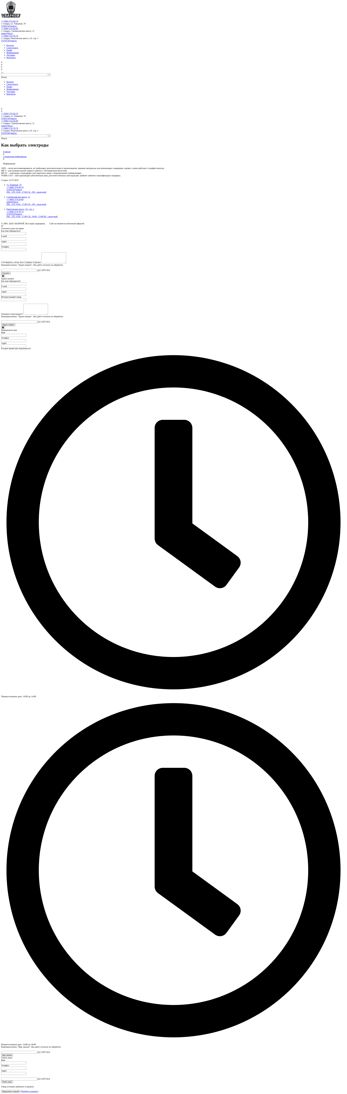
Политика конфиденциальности (98, 224)
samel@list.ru (7, 33)
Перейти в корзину (29, 1091)
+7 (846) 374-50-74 (9, 21)
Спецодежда (12, 48)
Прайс (9, 50)
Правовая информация (147, 224)
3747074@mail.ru (9, 41)
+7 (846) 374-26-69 (9, 28)
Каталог (10, 45)
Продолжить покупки (10, 1091)
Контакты (11, 57)
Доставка (11, 55)
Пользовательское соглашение (124, 224)
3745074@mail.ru (9, 26)
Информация (13, 53)
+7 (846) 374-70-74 (9, 36)
